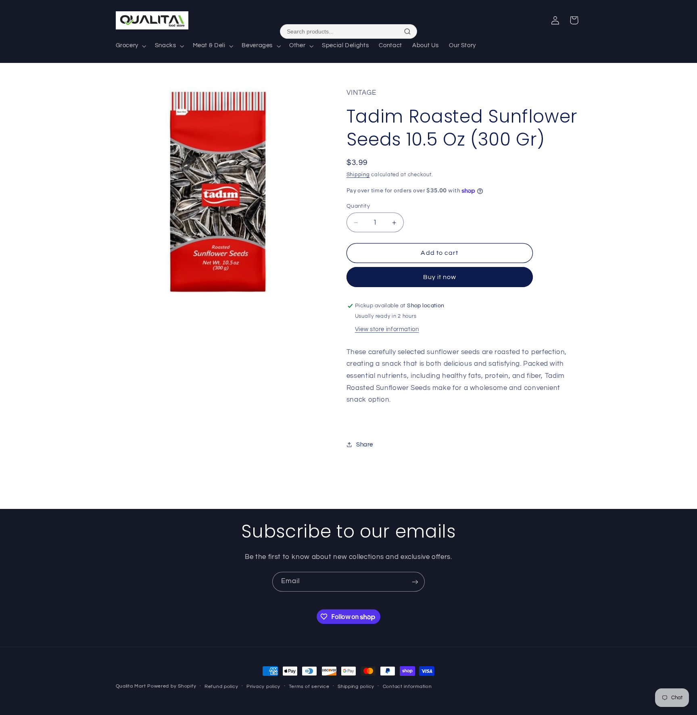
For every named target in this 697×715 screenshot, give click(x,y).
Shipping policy (356, 686)
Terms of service (309, 686)
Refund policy (221, 686)
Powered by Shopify (171, 686)
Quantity (358, 206)
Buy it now (440, 277)
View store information (387, 329)
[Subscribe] (415, 582)
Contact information (407, 686)
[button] (130, 46)
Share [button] (364, 445)
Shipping (358, 174)
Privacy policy (263, 686)
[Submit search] (407, 31)
